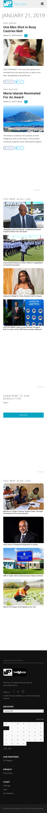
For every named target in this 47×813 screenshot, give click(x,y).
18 (29, 735)
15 (12, 735)
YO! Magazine (8, 760)
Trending (12, 23)
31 (23, 743)
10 (23, 732)
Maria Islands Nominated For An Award (21, 95)
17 (23, 735)
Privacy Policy (7, 773)
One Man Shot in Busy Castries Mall (19, 29)
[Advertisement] (23, 174)
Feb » (10, 749)
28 (6, 743)
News (5, 23)
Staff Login (6, 786)
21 (6, 739)
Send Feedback (8, 793)
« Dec (5, 749)
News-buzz (13, 89)
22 (12, 739)
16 (18, 735)
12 (35, 732)
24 (23, 739)
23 (18, 739)
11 (29, 732)
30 (18, 743)
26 (35, 739)
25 (29, 739)
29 (12, 743)
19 (35, 735)
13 (41, 732)
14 (6, 735)
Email (6, 403)
